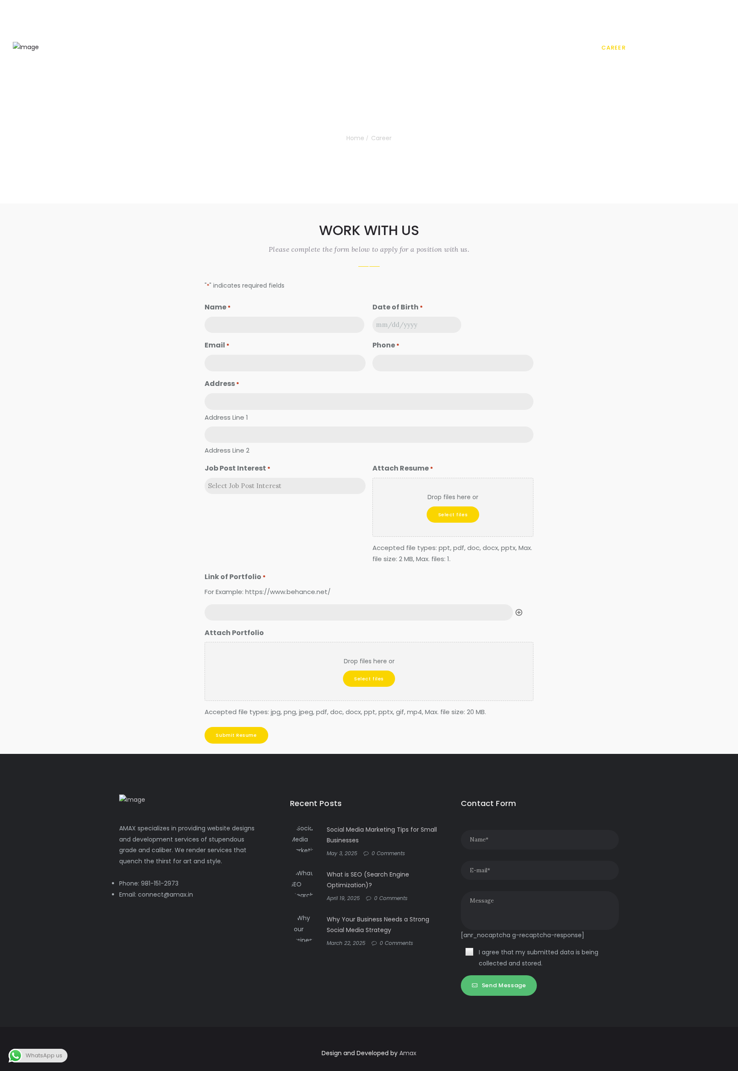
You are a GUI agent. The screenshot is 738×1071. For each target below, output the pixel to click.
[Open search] (722, 48)
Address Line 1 (226, 417)
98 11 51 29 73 (213, 11)
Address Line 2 (227, 450)
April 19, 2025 (343, 898)
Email (217, 345)
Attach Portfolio (234, 633)
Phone (385, 345)
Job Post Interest (237, 468)
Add (518, 612)
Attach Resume (402, 468)
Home (355, 138)
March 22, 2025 (346, 943)
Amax (407, 1053)
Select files (453, 514)
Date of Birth (397, 307)
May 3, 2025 (342, 853)
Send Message (504, 985)
